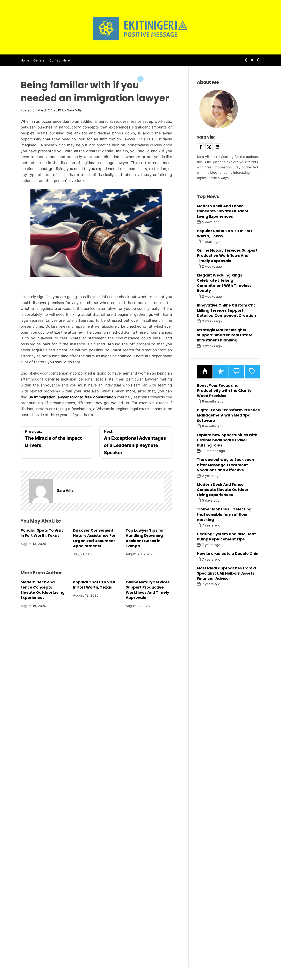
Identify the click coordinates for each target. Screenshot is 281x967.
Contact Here (59, 60)
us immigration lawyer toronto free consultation (72, 397)
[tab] (204, 371)
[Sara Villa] (41, 491)
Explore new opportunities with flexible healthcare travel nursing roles (227, 440)
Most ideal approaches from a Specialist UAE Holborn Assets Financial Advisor (226, 573)
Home (25, 60)
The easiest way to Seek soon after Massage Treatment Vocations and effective (225, 464)
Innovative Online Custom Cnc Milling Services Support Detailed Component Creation (226, 310)
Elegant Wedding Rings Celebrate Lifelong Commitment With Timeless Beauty (224, 283)
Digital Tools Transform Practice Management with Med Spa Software (228, 415)
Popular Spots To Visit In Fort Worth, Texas (42, 533)
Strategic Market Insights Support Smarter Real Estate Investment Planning (225, 335)
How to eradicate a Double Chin (227, 553)
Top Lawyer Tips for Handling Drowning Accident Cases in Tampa (145, 538)
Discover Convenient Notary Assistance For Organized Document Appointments (94, 538)
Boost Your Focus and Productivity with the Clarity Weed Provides (224, 390)
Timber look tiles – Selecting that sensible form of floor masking (224, 514)
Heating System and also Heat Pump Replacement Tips (226, 536)
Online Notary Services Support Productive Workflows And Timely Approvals (148, 590)
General (39, 60)
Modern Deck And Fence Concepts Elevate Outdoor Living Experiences (43, 590)
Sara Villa (74, 110)
